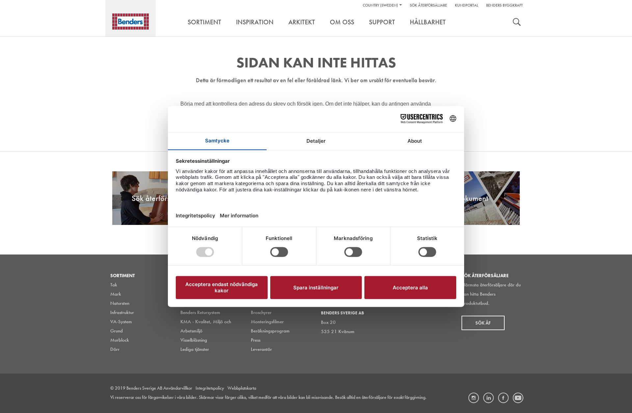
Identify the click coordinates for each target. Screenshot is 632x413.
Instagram (473, 398)
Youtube (518, 398)
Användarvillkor (177, 388)
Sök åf (483, 323)
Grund (116, 331)
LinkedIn (488, 398)
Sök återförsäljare (428, 5)
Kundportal (466, 5)
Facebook (503, 398)
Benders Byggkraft (504, 5)
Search (517, 22)
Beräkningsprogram (270, 331)
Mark (115, 294)
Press (255, 340)
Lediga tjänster (194, 349)
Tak (113, 284)
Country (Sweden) (380, 5)
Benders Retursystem (200, 312)
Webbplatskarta (241, 388)
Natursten (119, 303)
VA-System (121, 321)
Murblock (119, 340)
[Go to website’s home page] (130, 21)
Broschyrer (261, 312)
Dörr (114, 349)
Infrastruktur (122, 312)
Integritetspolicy (210, 388)
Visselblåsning (193, 340)
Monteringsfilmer (267, 321)
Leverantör (261, 349)
